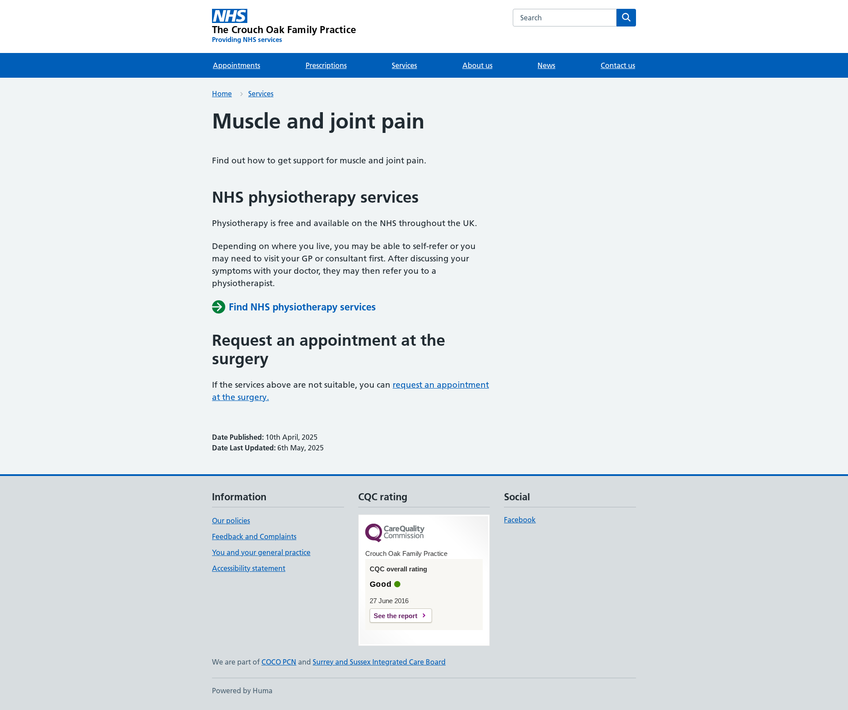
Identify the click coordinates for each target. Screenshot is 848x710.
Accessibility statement (248, 568)
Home (222, 93)
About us (477, 65)
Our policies (231, 520)
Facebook (520, 519)
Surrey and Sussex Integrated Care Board (379, 661)
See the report (395, 615)
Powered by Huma (242, 690)
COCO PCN (278, 661)
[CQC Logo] (394, 534)
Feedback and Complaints (254, 536)
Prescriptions (326, 65)
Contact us (618, 65)
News (546, 65)
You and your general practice (261, 552)
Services (404, 65)
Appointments (236, 65)
